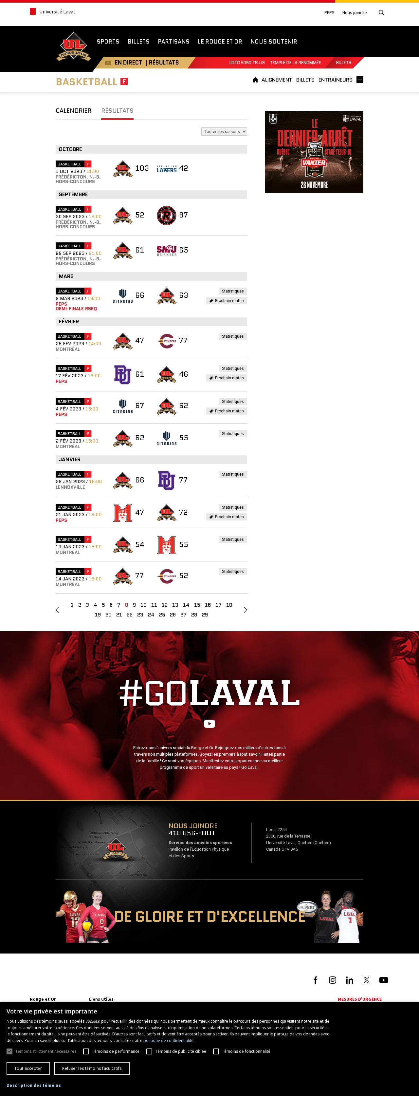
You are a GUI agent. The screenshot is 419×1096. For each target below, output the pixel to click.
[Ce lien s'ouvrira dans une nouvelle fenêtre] (314, 151)
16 (208, 605)
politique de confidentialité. (168, 1040)
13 (175, 605)
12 (165, 605)
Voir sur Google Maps (115, 850)
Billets (343, 63)
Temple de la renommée (295, 63)
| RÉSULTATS (162, 62)
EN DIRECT (128, 62)
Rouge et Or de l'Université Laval (74, 47)
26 (173, 614)
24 (151, 614)
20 (108, 614)
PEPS (329, 12)
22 (130, 614)
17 (218, 605)
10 (143, 605)
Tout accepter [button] (28, 1068)
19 (98, 614)
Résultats (117, 110)
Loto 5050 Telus (247, 63)
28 (194, 614)
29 (205, 614)
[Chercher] (381, 12)
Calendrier (73, 110)
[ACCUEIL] (256, 79)
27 (183, 614)
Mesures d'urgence (360, 999)
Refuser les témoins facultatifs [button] (91, 1068)
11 (154, 605)
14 (186, 605)
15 (197, 605)
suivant (245, 610)
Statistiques (234, 292)
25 (162, 614)
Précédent (57, 610)
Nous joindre (354, 12)
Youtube (108, 62)
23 (140, 614)
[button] (34, 1085)
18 (229, 605)
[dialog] (209, 1049)
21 (119, 614)
